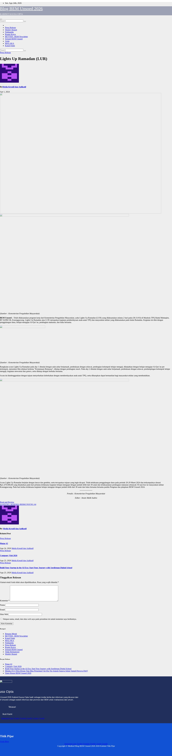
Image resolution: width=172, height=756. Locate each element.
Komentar (4, 601)
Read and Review (7, 502)
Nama (2, 605)
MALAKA (9, 43)
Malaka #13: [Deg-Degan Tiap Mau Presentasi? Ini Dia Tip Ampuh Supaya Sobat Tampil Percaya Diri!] (46, 671)
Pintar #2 (4, 543)
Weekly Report (11, 30)
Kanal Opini (10, 46)
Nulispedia (9, 32)
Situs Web (4, 614)
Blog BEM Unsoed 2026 (21, 8)
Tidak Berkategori (12, 652)
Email (2, 610)
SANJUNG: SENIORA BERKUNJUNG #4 (18, 504)
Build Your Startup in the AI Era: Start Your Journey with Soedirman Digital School (36, 568)
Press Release (10, 27)
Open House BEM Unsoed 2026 (18, 673)
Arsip (7, 41)
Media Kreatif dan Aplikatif (14, 87)
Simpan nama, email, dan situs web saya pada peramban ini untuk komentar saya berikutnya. (40, 619)
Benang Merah (11, 634)
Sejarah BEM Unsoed (14, 39)
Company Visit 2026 (8, 555)
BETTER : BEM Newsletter (16, 37)
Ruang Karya (10, 34)
